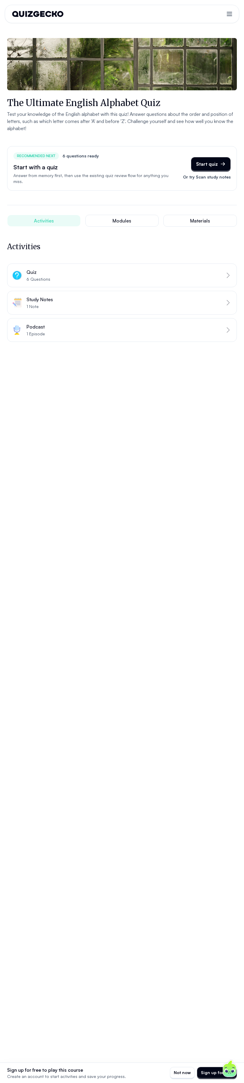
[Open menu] (229, 14)
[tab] (44, 221)
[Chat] (229, 1068)
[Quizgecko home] (37, 14)
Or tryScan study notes (207, 176)
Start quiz (207, 164)
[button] (122, 275)
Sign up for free (217, 1072)
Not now (182, 1072)
